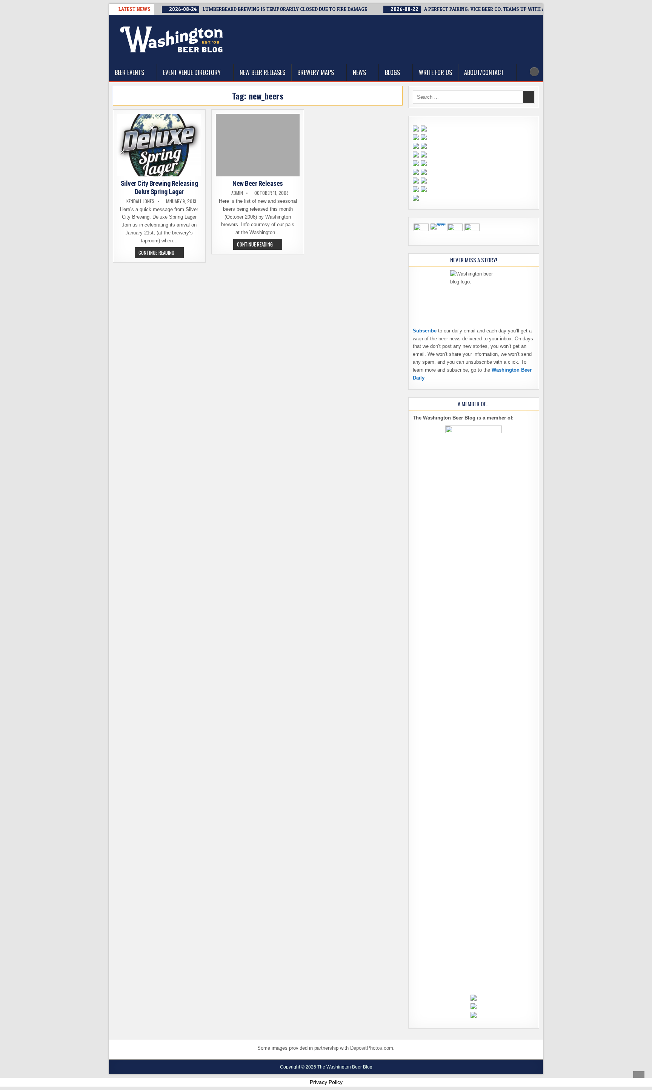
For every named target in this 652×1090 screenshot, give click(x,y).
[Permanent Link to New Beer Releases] (258, 145)
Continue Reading (161, 253)
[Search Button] (534, 71)
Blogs (392, 72)
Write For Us (435, 72)
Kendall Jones (140, 201)
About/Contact (484, 72)
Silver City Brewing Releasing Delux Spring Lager (159, 187)
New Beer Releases (262, 72)
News (359, 72)
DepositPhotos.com (371, 1048)
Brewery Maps (315, 72)
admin (237, 193)
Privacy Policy (326, 1082)
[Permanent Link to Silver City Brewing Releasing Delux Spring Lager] (159, 145)
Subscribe (425, 331)
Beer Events (129, 72)
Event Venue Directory (192, 72)
